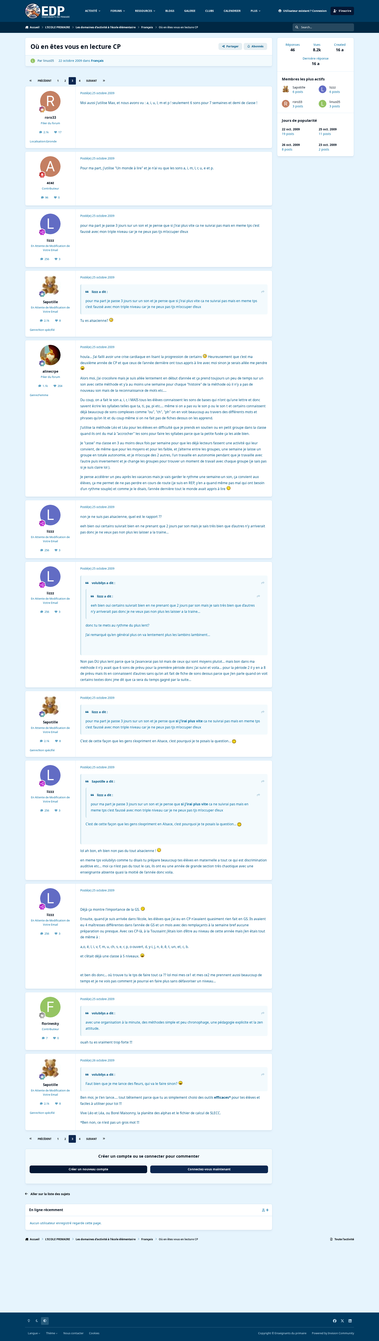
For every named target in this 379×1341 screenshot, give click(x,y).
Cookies (94, 1333)
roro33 (297, 102)
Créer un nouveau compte (88, 1169)
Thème (51, 1333)
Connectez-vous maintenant (209, 1169)
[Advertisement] (156, 1278)
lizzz (332, 87)
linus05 (334, 102)
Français (97, 60)
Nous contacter (73, 1333)
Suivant (91, 80)
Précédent (44, 80)
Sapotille (299, 87)
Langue (33, 1333)
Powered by (333, 1333)
